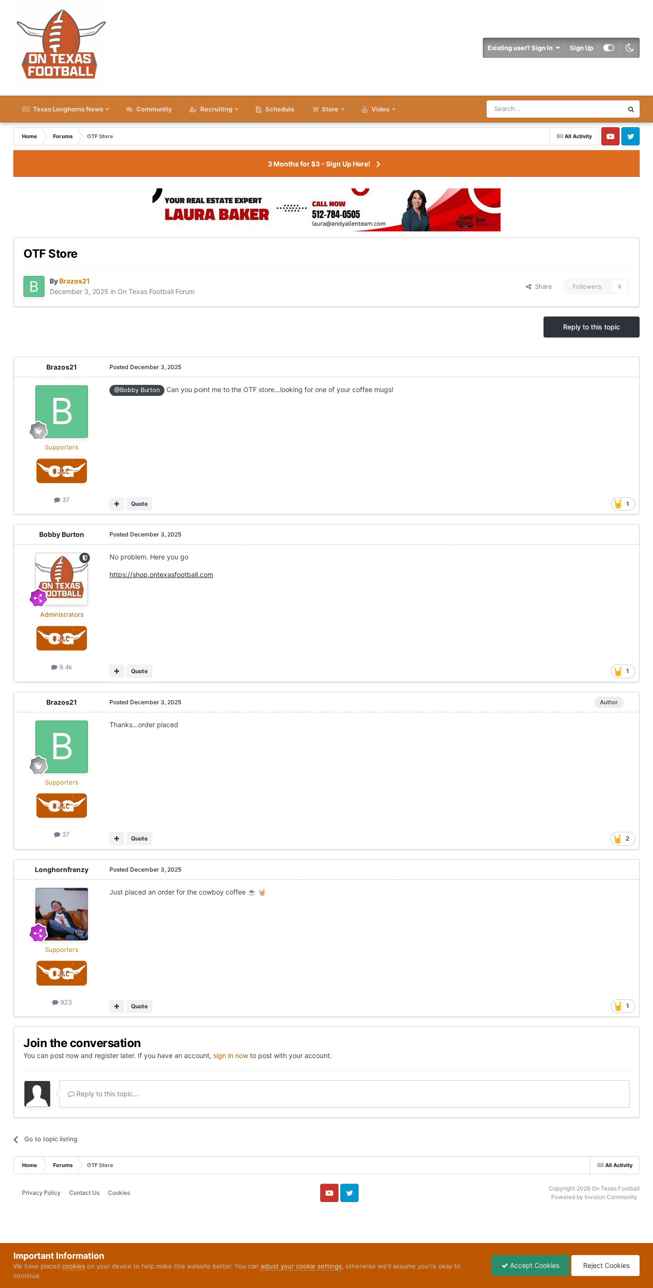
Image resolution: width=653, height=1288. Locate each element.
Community (153, 109)
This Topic (595, 108)
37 (64, 499)
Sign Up (581, 48)
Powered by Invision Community (594, 1197)
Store (330, 109)
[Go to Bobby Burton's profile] (61, 579)
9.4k (64, 667)
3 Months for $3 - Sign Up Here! (319, 164)
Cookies (119, 1192)
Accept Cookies (533, 1265)
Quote (139, 503)
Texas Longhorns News (67, 109)
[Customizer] (609, 48)
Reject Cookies (605, 1265)
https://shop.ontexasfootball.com (161, 574)
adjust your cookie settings (301, 1266)
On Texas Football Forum (156, 291)
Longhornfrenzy (61, 869)
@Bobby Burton (137, 389)
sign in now (230, 1055)
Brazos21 (61, 367)
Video (380, 109)
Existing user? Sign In (521, 48)
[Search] (631, 109)
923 (65, 1002)
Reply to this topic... (107, 1094)
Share (541, 286)
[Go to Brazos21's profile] (33, 286)
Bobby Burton (61, 534)
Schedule (279, 109)
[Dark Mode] (630, 48)
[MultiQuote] (116, 504)
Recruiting (216, 109)
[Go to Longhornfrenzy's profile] (61, 914)
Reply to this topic (591, 327)
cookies (73, 1266)
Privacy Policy (41, 1192)
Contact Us (84, 1192)
